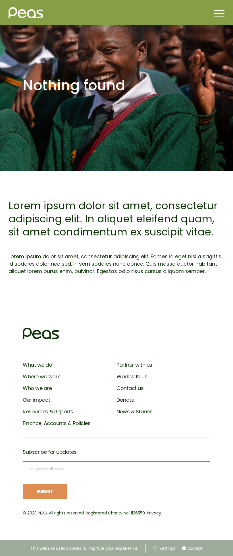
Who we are (37, 388)
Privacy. (154, 513)
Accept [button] (195, 548)
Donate (125, 399)
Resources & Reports (48, 411)
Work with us (131, 376)
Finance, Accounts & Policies (56, 423)
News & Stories (134, 411)
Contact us (129, 388)
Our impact (36, 399)
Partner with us (134, 364)
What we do (37, 364)
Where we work (41, 376)
